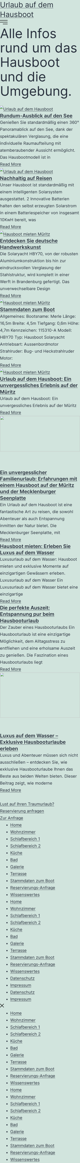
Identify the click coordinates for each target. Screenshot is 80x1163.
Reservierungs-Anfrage (32, 887)
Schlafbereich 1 (25, 838)
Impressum (20, 985)
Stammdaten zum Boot (27, 309)
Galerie (17, 866)
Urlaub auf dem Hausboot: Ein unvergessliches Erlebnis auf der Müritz (39, 385)
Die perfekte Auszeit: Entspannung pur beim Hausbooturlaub (27, 614)
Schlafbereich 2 (25, 845)
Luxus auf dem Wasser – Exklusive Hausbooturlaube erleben (33, 742)
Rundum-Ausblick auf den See (36, 116)
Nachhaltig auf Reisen (26, 178)
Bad (14, 859)
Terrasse (18, 873)
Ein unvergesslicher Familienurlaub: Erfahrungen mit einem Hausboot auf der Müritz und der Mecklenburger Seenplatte (38, 485)
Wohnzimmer (22, 831)
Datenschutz (22, 978)
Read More (10, 164)
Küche (16, 852)
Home (16, 824)
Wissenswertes (25, 894)
